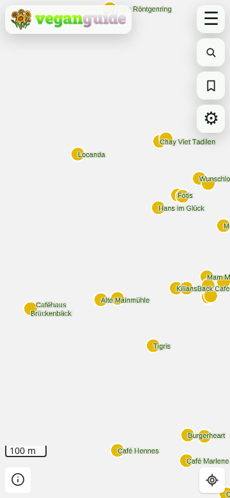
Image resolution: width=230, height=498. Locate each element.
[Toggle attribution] (18, 480)
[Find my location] (212, 480)
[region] (115, 249)
